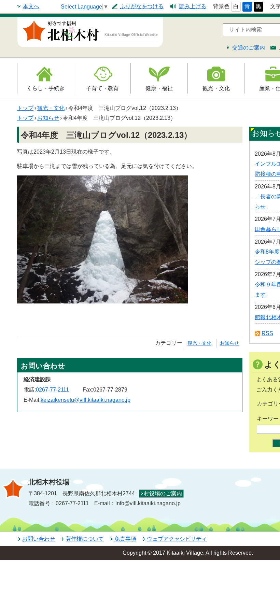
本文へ (31, 6)
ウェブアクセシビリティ (177, 539)
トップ (25, 108)
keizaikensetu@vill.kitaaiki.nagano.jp (85, 400)
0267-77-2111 (52, 390)
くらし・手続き (46, 88)
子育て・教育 (102, 88)
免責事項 (125, 539)
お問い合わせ (38, 539)
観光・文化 (216, 88)
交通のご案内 (248, 48)
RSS (267, 333)
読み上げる (192, 6)
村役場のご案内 (163, 493)
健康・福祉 (159, 88)
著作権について (85, 539)
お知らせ (48, 118)
